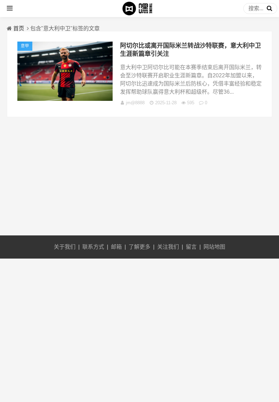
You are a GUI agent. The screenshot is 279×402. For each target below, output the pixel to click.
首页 (18, 28)
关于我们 (65, 247)
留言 (191, 247)
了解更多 (139, 247)
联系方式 (93, 247)
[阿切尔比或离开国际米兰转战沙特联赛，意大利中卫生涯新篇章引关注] (65, 99)
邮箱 (116, 247)
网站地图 (214, 247)
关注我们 (168, 247)
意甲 (25, 46)
